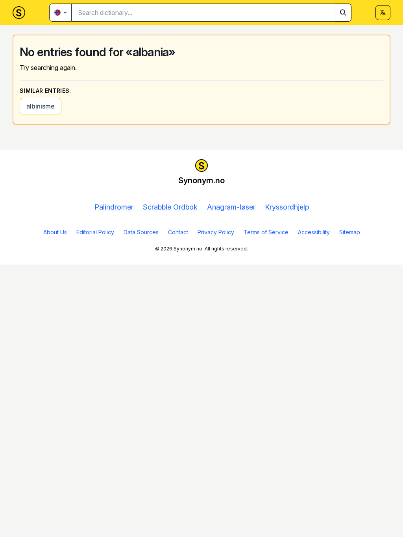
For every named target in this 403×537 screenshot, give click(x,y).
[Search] (343, 13)
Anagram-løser (231, 207)
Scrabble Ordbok (170, 207)
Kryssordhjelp (287, 207)
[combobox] (211, 13)
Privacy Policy (216, 232)
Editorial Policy (95, 232)
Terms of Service (266, 232)
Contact (178, 232)
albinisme (40, 106)
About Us (55, 232)
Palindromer (113, 207)
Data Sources (141, 232)
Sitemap (349, 232)
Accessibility (314, 232)
